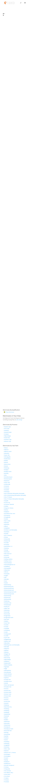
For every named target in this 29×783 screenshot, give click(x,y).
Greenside (6, 557)
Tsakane (6, 778)
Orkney (6, 683)
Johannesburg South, (9, 593)
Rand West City (8, 707)
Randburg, (6, 710)
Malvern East (7, 641)
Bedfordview (7, 458)
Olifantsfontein (7, 676)
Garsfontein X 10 (8, 546)
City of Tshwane (8, 497)
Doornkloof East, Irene (9, 513)
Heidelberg (7, 566)
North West (7, 437)
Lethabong (7, 630)
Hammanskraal (8, 562)
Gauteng (6, 430)
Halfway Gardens (8, 559)
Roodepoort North (8, 728)
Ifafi (5, 577)
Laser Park (7, 623)
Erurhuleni (6, 531)
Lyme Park (7, 637)
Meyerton (6, 648)
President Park (7, 686)
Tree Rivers (7, 776)
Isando (6, 582)
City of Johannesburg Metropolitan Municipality (15, 495)
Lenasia (6, 626)
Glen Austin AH (7, 553)
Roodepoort (7, 727)
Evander (6, 533)
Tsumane (6, 781)
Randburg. (6, 712)
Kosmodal (6, 612)
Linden (6, 632)
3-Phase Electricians (9, 412)
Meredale (6, 646)
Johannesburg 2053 (8, 586)
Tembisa (6, 767)
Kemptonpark (7, 604)
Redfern (6, 719)
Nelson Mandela (8, 665)
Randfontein (7, 714)
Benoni (6, 462)
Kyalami (6, 621)
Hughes (6, 575)
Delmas (6, 510)
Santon (6, 739)
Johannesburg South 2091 (10, 592)
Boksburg (6, 468)
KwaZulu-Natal (7, 432)
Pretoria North (7, 692)
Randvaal (6, 716)
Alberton (6, 449)
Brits (5, 475)
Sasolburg (6, 741)
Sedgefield (6, 745)
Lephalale (6, 628)
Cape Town (7, 482)
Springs (6, 759)
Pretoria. (6, 699)
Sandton (6, 738)
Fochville (6, 542)
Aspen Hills (7, 455)
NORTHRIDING (8, 674)
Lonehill (6, 635)
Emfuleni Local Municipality (10, 530)
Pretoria (6, 688)
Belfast (6, 460)
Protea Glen (7, 701)
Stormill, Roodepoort (9, 765)
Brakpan (6, 469)
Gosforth (6, 555)
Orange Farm (7, 679)
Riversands (7, 723)
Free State (6, 428)
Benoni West (7, 464)
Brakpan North (7, 471)
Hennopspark (7, 568)
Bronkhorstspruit (8, 477)
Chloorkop (6, 491)
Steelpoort (6, 761)
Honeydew (7, 573)
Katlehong (6, 601)
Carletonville (7, 484)
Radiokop (6, 705)
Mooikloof (6, 655)
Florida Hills (7, 539)
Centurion (6, 486)
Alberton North (7, 451)
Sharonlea (6, 747)
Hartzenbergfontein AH (9, 564)
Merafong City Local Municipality (11, 645)
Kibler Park (7, 608)
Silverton (6, 750)
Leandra (6, 624)
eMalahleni (7, 528)
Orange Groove (8, 681)
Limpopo (6, 434)
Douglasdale (7, 517)
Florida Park (7, 541)
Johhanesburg (7, 599)
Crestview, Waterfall (9, 504)
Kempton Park (7, 603)
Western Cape (7, 441)
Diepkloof (6, 511)
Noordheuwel (7, 672)
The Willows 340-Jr (8, 772)
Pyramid (6, 703)
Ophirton (6, 677)
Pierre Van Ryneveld (9, 685)
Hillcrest (6, 572)
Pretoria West (7, 696)
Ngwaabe (6, 666)
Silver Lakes (7, 749)
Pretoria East (7, 690)
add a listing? (19, 419)
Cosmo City (7, 502)
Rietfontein (7, 721)
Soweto (6, 758)
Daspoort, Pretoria (8, 508)
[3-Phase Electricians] (4, 412)
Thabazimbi (7, 769)
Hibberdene (7, 570)
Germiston (6, 551)
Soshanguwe (7, 756)
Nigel (5, 668)
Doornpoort (7, 515)
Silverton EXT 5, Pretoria (10, 752)
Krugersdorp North (8, 617)
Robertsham (7, 725)
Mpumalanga (7, 436)
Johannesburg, (7, 595)
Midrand (6, 650)
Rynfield (6, 736)
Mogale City (7, 654)
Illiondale (6, 579)
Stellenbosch (7, 763)
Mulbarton (6, 661)
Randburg (6, 708)
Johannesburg (7, 584)
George (6, 550)
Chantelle (6, 489)
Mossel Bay (7, 657)
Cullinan (6, 506)
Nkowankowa (7, 670)
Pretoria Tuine (7, 694)
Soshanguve (7, 754)
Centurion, (6, 488)
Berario (6, 466)
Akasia (6, 447)
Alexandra (6, 453)
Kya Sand (6, 619)
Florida (6, 537)
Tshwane (6, 780)
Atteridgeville (7, 457)
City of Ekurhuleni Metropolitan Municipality (14, 493)
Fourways (6, 544)
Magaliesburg (7, 639)
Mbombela (7, 643)
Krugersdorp (7, 615)
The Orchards (7, 770)
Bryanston (6, 480)
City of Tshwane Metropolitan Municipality (14, 499)
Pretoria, (6, 697)
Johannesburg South (9, 590)
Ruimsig (6, 732)
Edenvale (6, 522)
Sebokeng (6, 743)
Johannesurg (7, 597)
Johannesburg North (9, 588)
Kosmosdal (7, 614)
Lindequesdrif (7, 634)
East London (7, 520)
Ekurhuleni (6, 524)
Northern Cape (7, 439)
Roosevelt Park (8, 730)
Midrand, (6, 652)
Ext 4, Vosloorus (8, 535)
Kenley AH (6, 606)
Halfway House (8, 561)
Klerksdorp (7, 610)
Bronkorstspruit (8, 478)
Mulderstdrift (7, 663)
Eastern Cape (7, 426)
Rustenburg (7, 734)
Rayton (6, 718)
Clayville (6, 500)
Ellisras (6, 526)
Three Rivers (7, 774)
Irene (5, 581)
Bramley (6, 473)
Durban (6, 519)
